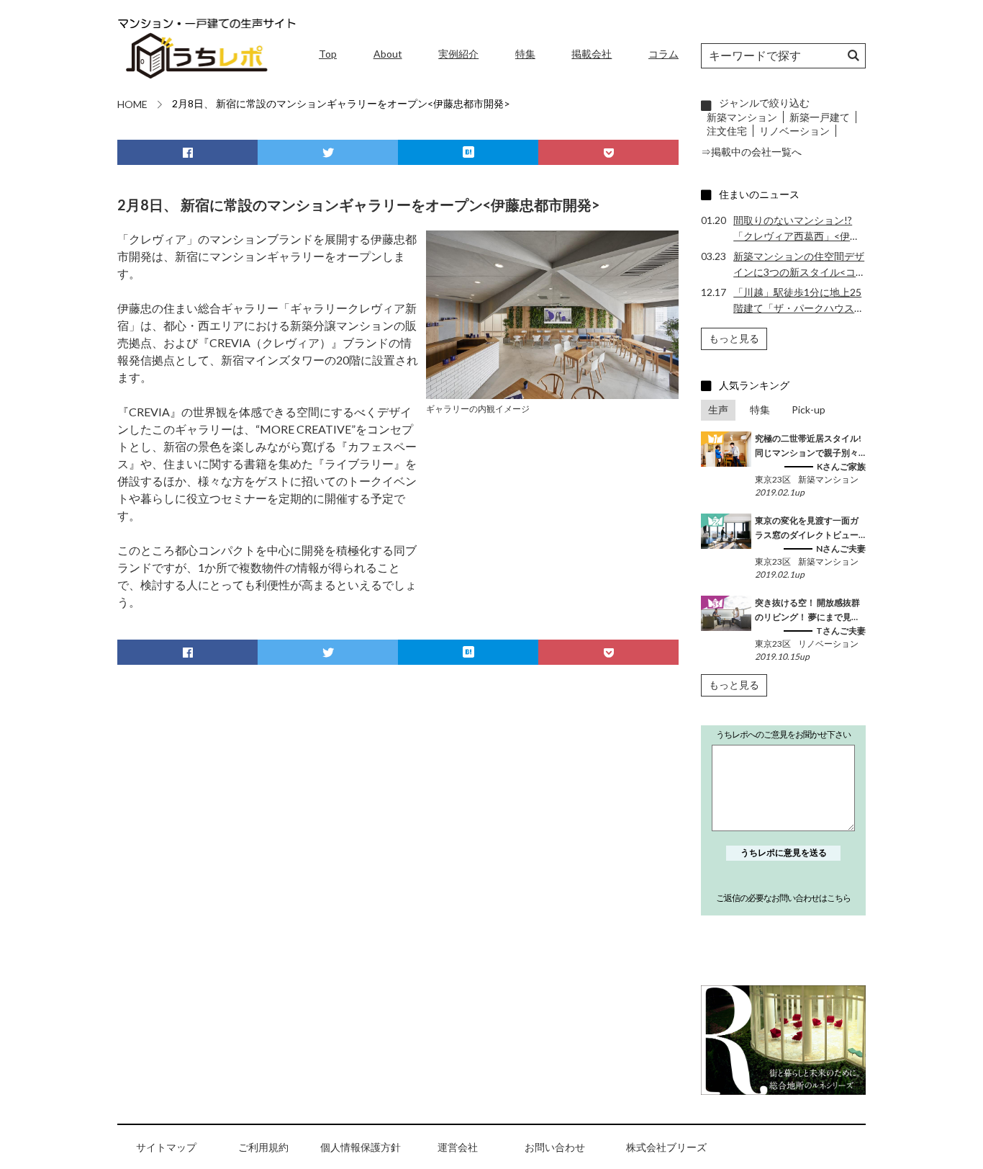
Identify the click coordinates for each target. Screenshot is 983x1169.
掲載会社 (591, 54)
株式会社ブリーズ (666, 1147)
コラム (663, 54)
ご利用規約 (263, 1147)
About (387, 54)
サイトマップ (166, 1147)
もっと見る (734, 338)
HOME (132, 104)
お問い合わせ (555, 1147)
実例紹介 (458, 54)
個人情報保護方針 (360, 1147)
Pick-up (808, 409)
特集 (525, 54)
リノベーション (794, 131)
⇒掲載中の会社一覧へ (751, 151)
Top (328, 54)
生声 (718, 409)
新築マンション (742, 117)
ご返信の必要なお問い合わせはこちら (783, 897)
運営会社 (458, 1147)
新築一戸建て (819, 117)
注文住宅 (727, 131)
